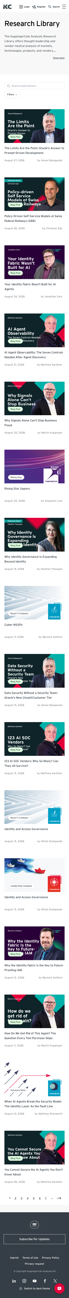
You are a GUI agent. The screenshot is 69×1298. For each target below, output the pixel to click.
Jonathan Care (53, 296)
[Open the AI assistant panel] (59, 1288)
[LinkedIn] (14, 1281)
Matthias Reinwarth (50, 1114)
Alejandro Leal (53, 501)
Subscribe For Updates (34, 1239)
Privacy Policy (50, 1258)
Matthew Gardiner (51, 365)
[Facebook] (45, 1281)
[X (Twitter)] (55, 1281)
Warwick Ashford (52, 637)
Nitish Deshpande (51, 841)
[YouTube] (34, 1281)
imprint (14, 1258)
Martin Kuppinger (51, 433)
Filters (10, 94)
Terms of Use (30, 1258)
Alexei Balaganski (51, 160)
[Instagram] (24, 1281)
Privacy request (34, 1264)
